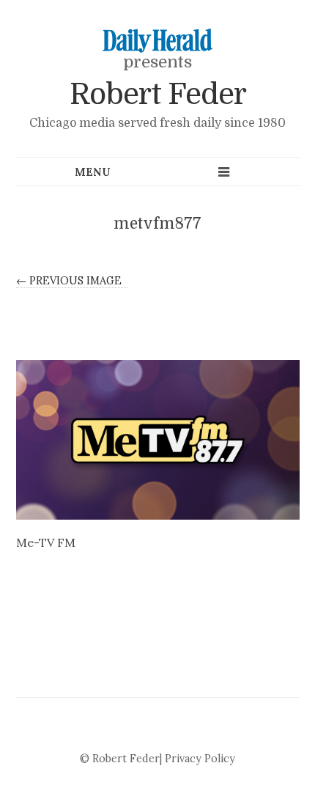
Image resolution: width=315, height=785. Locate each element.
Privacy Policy (200, 758)
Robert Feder (158, 94)
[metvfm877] (158, 440)
